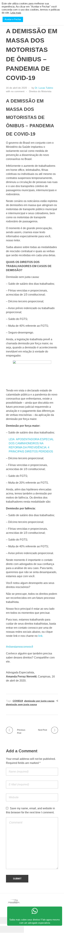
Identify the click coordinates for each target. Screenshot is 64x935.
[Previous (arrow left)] (6, 929)
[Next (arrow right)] (18, 929)
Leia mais (15, 12)
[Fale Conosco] (34, 911)
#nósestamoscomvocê (19, 646)
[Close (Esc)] (6, 920)
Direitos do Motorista (40, 91)
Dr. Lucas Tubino (44, 87)
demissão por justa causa (39, 700)
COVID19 (18, 700)
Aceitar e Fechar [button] (13, 19)
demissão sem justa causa (21, 704)
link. (40, 635)
